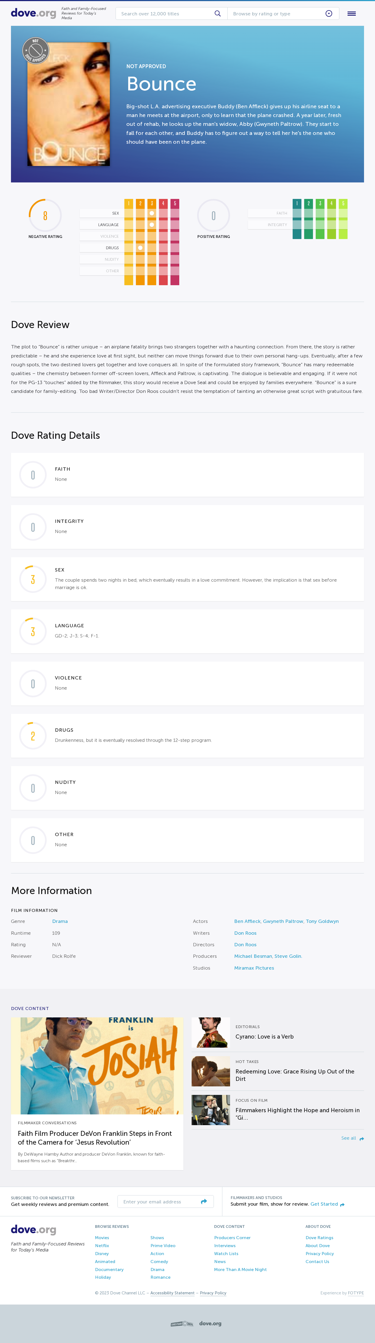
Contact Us (317, 1261)
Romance (160, 1277)
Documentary (109, 1269)
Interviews (225, 1245)
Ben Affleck (247, 921)
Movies (102, 1237)
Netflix (102, 1245)
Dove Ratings (319, 1237)
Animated (105, 1261)
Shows (157, 1237)
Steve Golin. (288, 956)
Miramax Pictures (254, 968)
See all (349, 1138)
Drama (60, 921)
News (220, 1261)
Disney (102, 1253)
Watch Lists (226, 1253)
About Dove (318, 1245)
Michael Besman (253, 956)
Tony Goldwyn (322, 921)
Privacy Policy (320, 1253)
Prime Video (162, 1245)
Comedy (159, 1261)
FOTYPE (356, 1293)
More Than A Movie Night (240, 1269)
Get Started (324, 1204)
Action (157, 1253)
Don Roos (245, 933)
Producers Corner (232, 1237)
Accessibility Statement (172, 1293)
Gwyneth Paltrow (283, 921)
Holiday (103, 1277)
